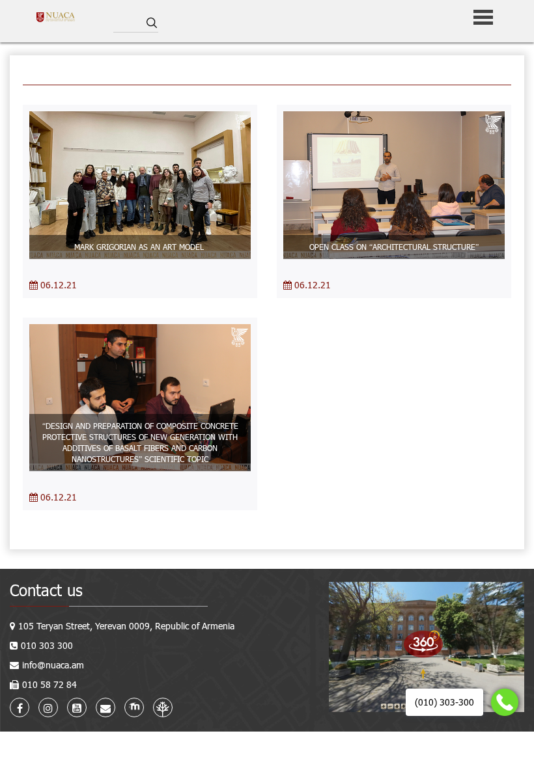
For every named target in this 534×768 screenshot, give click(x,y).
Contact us (46, 590)
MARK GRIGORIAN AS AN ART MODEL (140, 246)
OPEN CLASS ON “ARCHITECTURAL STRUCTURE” (394, 246)
